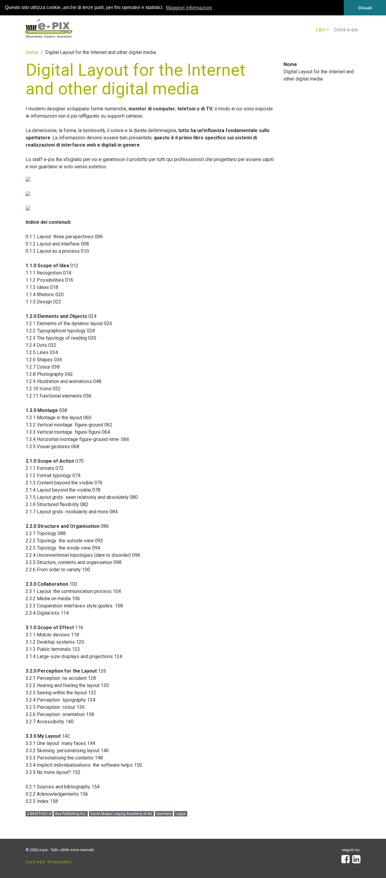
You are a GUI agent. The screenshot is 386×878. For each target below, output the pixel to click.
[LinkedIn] (356, 861)
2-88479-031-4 (39, 814)
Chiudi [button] (365, 7)
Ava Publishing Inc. (70, 814)
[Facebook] (345, 861)
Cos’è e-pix (346, 30)
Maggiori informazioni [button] (189, 7)
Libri (320, 30)
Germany (164, 814)
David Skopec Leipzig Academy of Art (121, 814)
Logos (181, 814)
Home (32, 52)
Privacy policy (59, 862)
